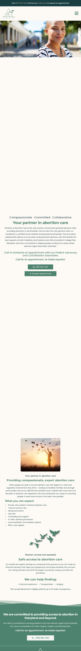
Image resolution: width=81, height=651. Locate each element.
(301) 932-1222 (21, 3)
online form (42, 3)
